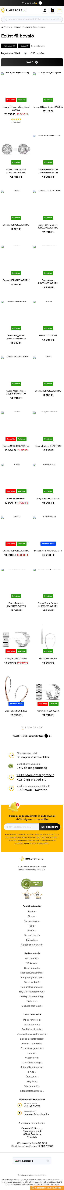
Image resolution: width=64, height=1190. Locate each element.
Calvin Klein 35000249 (48, 710)
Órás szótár (31, 1076)
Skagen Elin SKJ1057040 (48, 498)
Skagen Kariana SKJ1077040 (48, 446)
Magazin (31, 1081)
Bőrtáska (31, 1001)
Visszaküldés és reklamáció (31, 1034)
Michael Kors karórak (31, 972)
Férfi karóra (31, 958)
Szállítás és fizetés (31, 1029)
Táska (31, 925)
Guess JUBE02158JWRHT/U (16, 224)
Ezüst (23, 45)
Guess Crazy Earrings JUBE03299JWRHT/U (48, 605)
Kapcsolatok (31, 1057)
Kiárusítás (31, 940)
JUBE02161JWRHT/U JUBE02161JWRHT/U (48, 171)
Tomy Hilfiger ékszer (31, 977)
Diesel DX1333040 (48, 335)
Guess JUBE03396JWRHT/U (16, 446)
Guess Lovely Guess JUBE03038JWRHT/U (48, 226)
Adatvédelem (31, 1024)
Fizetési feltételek (31, 1043)
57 (41, 727)
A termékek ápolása (31, 1067)
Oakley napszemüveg (31, 996)
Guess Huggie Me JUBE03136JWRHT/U (16, 337)
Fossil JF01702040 (48, 658)
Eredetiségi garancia (31, 1048)
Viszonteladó (31, 1086)
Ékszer (17, 27)
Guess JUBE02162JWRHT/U (48, 390)
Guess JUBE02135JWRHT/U (16, 550)
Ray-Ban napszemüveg (31, 991)
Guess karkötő (31, 982)
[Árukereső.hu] (32, 888)
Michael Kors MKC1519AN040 (48, 550)
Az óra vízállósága (31, 1062)
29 (34, 727)
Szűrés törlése (38, 46)
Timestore (8, 27)
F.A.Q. (31, 1072)
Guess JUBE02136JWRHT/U (16, 280)
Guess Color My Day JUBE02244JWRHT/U (16, 171)
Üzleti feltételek (31, 1019)
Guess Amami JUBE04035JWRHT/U (48, 282)
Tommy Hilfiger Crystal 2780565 (48, 106)
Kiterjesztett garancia (31, 1091)
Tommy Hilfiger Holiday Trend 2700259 (16, 108)
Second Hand (31, 935)
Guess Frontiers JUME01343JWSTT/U (16, 605)
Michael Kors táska (31, 1006)
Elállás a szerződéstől (31, 1038)
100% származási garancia (35, 775)
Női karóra (31, 963)
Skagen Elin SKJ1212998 (16, 710)
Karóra (31, 911)
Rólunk (31, 1053)
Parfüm (31, 930)
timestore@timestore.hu (36, 1114)
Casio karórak (31, 968)
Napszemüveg (31, 921)
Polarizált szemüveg (31, 987)
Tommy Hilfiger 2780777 (16, 658)
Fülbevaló (26, 27)
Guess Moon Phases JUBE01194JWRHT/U (16, 392)
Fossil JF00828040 (16, 498)
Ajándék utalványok (31, 944)
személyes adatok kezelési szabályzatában (32, 843)
